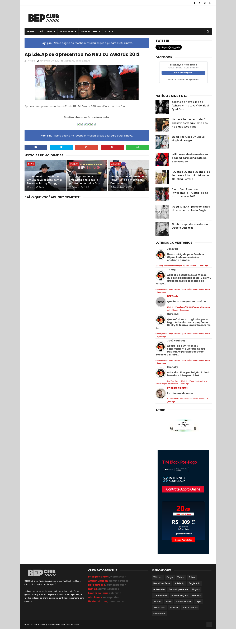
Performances (190, 607)
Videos (181, 577)
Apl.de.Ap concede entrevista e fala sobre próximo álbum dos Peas (85, 180)
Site (107, 31)
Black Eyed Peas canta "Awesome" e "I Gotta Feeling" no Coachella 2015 (190, 192)
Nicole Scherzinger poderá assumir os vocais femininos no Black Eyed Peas (190, 123)
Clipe (198, 601)
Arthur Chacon (98, 581)
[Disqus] (87, 243)
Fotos (192, 577)
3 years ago (184, 384)
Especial (174, 607)
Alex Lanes (95, 597)
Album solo (159, 607)
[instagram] (204, 3)
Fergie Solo (194, 583)
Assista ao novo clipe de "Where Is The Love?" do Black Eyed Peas (190, 105)
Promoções (159, 613)
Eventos (196, 595)
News (87, 60)
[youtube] (209, 3)
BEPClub (172, 296)
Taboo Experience (178, 589)
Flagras (196, 589)
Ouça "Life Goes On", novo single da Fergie (188, 138)
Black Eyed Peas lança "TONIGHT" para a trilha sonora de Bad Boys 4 (182, 289)
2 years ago (203, 266)
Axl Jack (115, 164)
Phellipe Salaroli (177, 387)
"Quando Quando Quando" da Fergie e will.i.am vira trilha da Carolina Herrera (191, 175)
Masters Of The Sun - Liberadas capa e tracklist (186, 399)
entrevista (159, 589)
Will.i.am (157, 577)
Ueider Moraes (97, 601)
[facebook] (194, 3)
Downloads (89, 31)
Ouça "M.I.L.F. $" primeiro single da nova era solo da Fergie (191, 208)
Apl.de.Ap (69, 60)
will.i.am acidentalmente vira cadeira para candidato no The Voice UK (190, 158)
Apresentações (179, 595)
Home (30, 31)
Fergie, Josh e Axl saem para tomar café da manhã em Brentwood (129, 180)
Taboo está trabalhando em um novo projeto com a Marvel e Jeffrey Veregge (44, 180)
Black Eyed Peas (161, 583)
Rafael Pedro (96, 584)
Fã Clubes (46, 31)
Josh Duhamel (183, 601)
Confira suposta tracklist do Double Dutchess (190, 225)
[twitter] (199, 3)
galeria (79, 60)
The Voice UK (160, 595)
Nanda (92, 589)
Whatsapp (67, 31)
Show (169, 601)
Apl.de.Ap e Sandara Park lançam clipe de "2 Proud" (176, 266)
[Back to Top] (209, 624)
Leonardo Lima (98, 593)
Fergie (170, 577)
